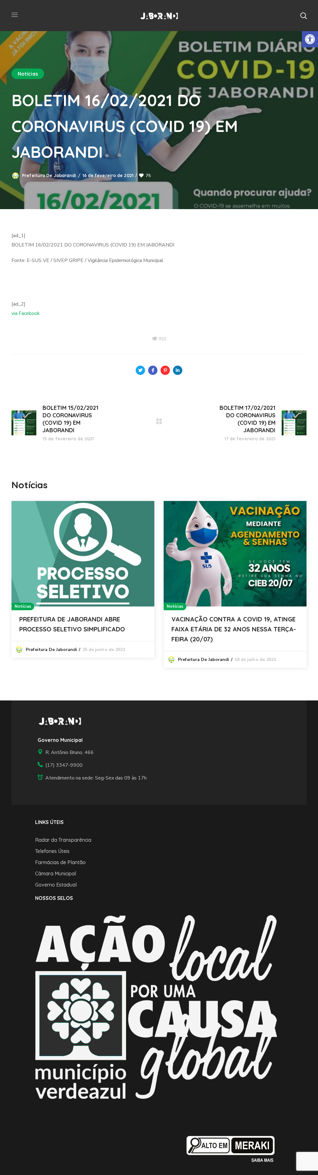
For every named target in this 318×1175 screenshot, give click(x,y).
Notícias (28, 74)
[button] (303, 15)
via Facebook (25, 313)
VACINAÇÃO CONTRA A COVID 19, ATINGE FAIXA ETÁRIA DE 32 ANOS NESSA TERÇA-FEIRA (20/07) (233, 629)
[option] (83, 579)
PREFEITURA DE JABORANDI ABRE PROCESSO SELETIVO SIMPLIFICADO (72, 624)
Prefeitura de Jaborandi (49, 175)
